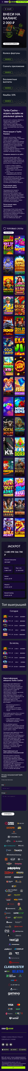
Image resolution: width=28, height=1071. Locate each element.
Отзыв (3, 793)
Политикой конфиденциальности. (15, 1065)
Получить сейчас (11, 43)
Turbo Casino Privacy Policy (12, 1037)
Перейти (8, 59)
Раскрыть (8, 232)
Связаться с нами (8, 1039)
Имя (2, 785)
